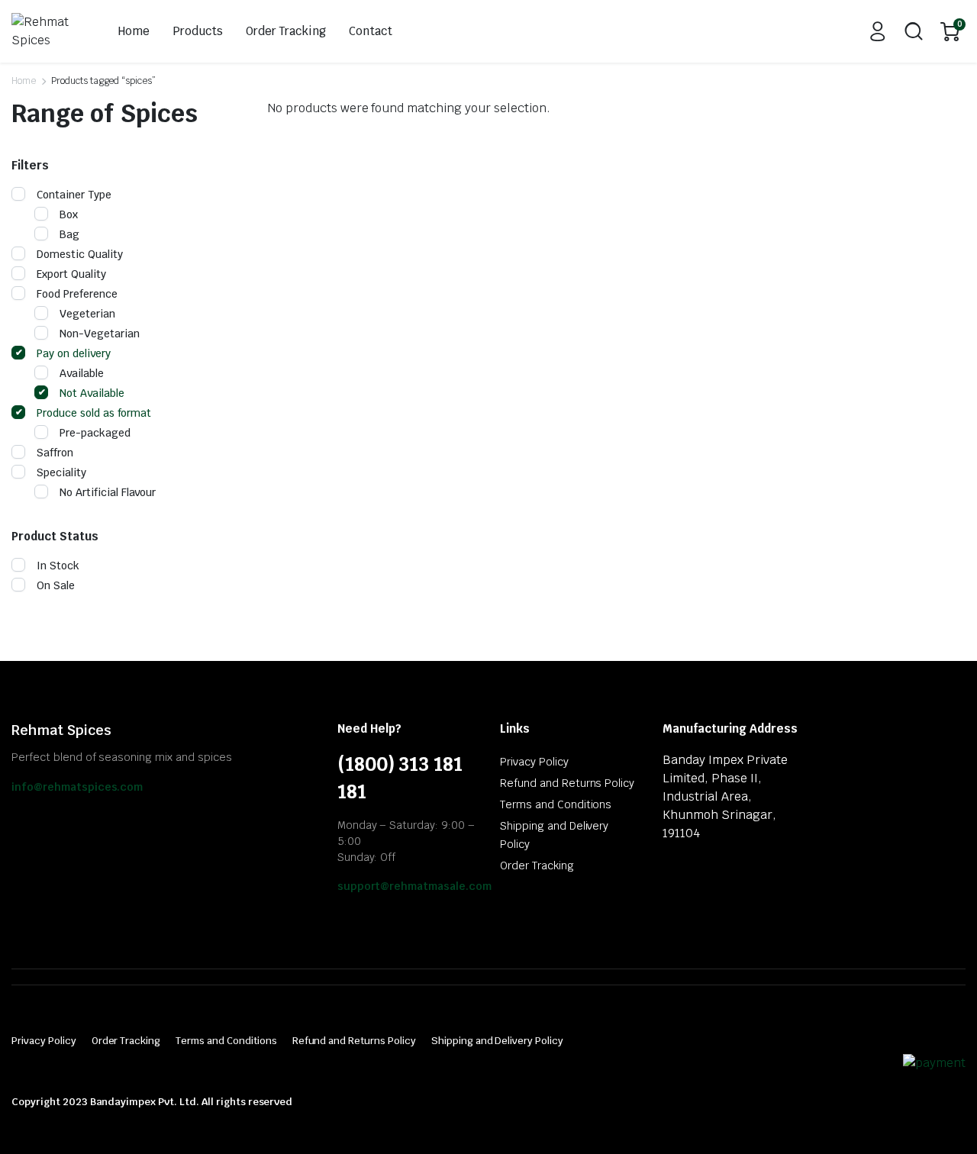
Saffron (55, 452)
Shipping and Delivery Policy (497, 1040)
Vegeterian (87, 314)
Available (82, 373)
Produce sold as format (94, 413)
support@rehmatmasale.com (414, 886)
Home (134, 31)
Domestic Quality (80, 254)
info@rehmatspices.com (77, 787)
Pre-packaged (95, 433)
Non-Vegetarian (100, 333)
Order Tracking (286, 31)
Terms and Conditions (555, 804)
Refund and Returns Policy (567, 783)
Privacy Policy (534, 762)
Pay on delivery (74, 353)
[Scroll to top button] (943, 1120)
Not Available (92, 393)
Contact (370, 31)
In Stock (58, 565)
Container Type (74, 194)
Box (69, 214)
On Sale (56, 585)
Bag (69, 234)
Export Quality (71, 274)
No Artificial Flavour (108, 492)
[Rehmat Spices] (47, 31)
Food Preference (77, 294)
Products (198, 31)
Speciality (61, 472)
